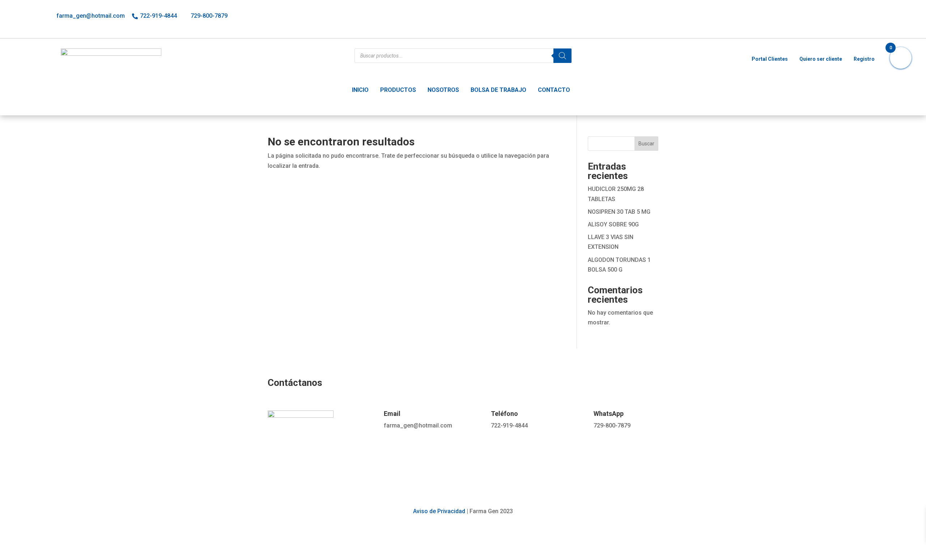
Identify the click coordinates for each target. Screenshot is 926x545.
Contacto (554, 89)
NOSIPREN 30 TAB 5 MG (619, 211)
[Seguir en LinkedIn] (873, 17)
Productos (398, 89)
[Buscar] (562, 55)
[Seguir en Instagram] (857, 17)
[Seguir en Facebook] (841, 17)
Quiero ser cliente (820, 59)
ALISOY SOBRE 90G (613, 224)
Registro (864, 59)
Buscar (646, 143)
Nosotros (443, 89)
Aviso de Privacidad (439, 511)
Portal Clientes (770, 59)
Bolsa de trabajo (498, 89)
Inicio (360, 89)
